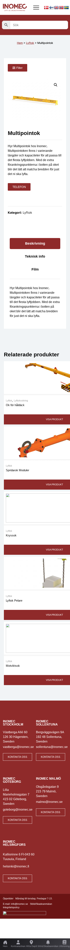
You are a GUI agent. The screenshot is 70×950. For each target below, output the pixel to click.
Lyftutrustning (21, 400)
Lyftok (30, 42)
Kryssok (11, 535)
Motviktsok (13, 665)
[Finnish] (51, 8)
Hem (20, 42)
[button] (55, 84)
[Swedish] (66, 8)
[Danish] (46, 8)
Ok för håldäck (15, 405)
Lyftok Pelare (14, 600)
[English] (56, 8)
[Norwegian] (61, 8)
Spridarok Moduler (17, 470)
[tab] (35, 243)
